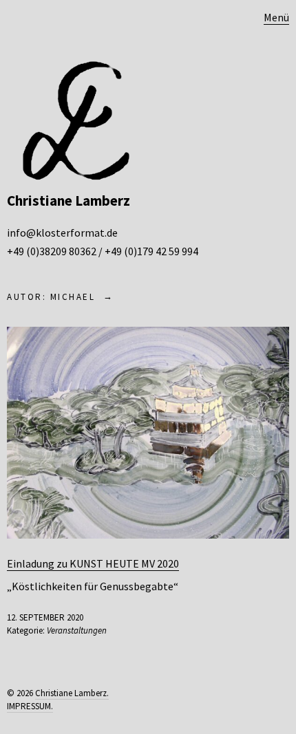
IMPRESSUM (29, 706)
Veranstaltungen (77, 630)
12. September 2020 (45, 617)
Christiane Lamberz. (72, 693)
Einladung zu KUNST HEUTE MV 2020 (93, 563)
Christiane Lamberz (68, 200)
